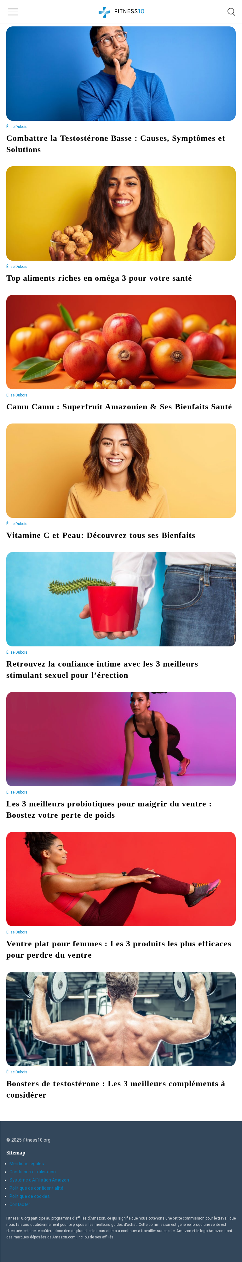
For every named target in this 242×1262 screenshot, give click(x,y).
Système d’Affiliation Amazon (39, 1179)
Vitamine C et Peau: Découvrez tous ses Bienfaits (100, 535)
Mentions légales (26, 1163)
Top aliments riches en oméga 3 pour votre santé (99, 278)
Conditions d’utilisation (32, 1171)
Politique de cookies (29, 1196)
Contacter (19, 1204)
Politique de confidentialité (36, 1188)
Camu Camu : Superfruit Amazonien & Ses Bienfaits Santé (119, 406)
